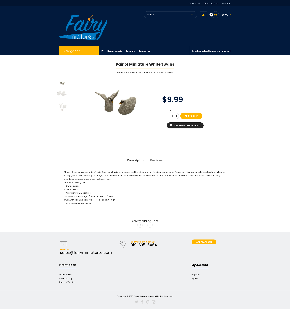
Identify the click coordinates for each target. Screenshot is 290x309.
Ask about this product (187, 125)
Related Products (145, 221)
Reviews (156, 160)
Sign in (195, 278)
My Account (194, 3)
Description (136, 160)
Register (196, 274)
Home (120, 72)
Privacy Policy (65, 278)
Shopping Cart (211, 3)
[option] (116, 101)
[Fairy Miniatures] (83, 39)
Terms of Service (67, 282)
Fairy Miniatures (133, 72)
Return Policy (65, 274)
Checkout (226, 3)
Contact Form (204, 242)
